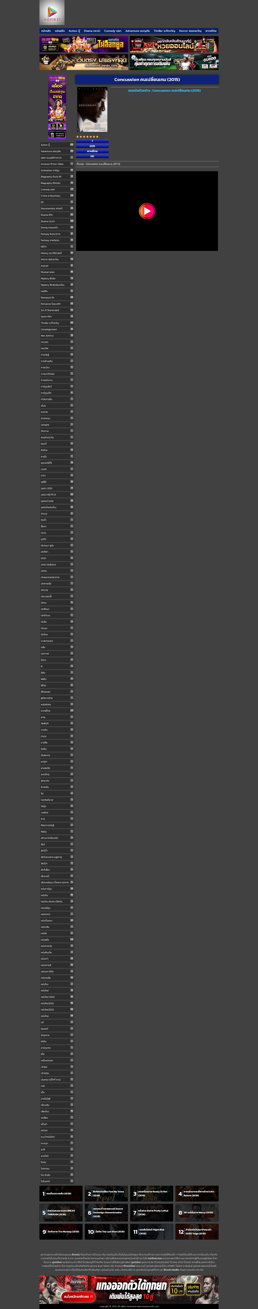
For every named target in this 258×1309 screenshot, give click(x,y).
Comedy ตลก (112, 31)
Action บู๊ (74, 31)
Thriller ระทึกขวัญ (164, 31)
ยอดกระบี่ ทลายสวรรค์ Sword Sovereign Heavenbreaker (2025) (108, 1212)
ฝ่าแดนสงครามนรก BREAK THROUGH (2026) (61, 1212)
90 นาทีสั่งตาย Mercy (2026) (198, 1212)
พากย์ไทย (211, 31)
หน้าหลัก (46, 31)
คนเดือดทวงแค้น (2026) (58, 1193)
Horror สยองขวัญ (190, 31)
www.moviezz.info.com (147, 1306)
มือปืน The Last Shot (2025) (110, 1231)
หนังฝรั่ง (60, 31)
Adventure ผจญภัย (137, 31)
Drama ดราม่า (92, 31)
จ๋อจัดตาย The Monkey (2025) (63, 1231)
